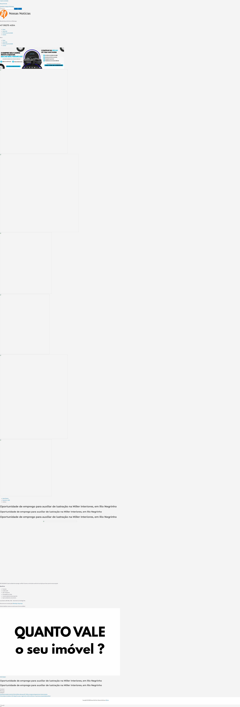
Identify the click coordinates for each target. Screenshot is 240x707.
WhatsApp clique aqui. (18, 603)
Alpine (107, 700)
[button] (120, 37)
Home (3, 29)
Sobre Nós (4, 31)
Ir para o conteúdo (4, 1)
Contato (4, 34)
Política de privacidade (7, 33)
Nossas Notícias (3, 3)
